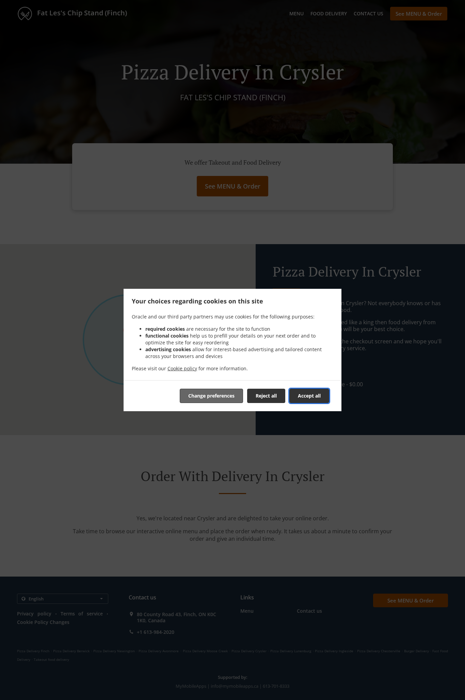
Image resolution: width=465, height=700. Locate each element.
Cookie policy (182, 368)
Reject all (266, 395)
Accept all (309, 395)
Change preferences (211, 395)
